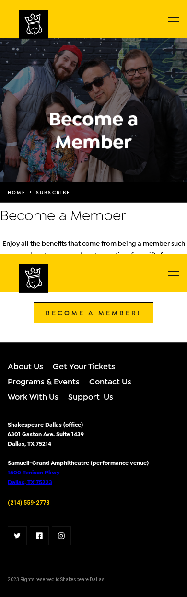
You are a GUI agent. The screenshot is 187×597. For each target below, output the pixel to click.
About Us (25, 365)
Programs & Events (44, 381)
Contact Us (110, 381)
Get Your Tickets (84, 365)
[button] (173, 19)
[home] (9, 24)
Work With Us (33, 396)
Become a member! (93, 312)
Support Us (90, 396)
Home (17, 192)
